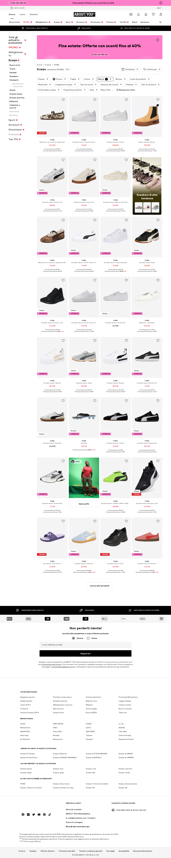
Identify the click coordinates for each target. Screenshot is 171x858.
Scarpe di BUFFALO (94, 758)
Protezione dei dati (67, 851)
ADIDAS (122, 728)
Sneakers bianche (60, 701)
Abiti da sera (58, 709)
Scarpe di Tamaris (27, 754)
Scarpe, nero (58, 769)
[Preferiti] (153, 14)
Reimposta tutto (127, 90)
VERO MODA (58, 724)
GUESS (89, 724)
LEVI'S (88, 728)
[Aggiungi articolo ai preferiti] (63, 99)
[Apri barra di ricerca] (159, 22)
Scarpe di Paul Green (28, 758)
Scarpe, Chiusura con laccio (31, 788)
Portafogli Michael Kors (128, 697)
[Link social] (23, 814)
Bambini (34, 14)
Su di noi (22, 851)
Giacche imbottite (93, 697)
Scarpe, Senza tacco (61, 784)
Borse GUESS (91, 713)
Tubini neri (123, 713)
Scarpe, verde (124, 773)
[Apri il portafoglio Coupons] (131, 14)
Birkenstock (57, 739)
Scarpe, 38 (90, 788)
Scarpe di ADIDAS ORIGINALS (65, 758)
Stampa (33, 851)
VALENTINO (25, 731)
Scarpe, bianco (26, 769)
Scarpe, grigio (58, 773)
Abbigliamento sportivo (62, 705)
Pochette (24, 709)
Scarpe (48, 65)
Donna (12, 14)
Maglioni (89, 705)
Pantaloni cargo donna (62, 697)
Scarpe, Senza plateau (128, 784)
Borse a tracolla (125, 709)
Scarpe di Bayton (60, 754)
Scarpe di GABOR (126, 754)
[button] (130, 69)
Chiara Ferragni (125, 735)
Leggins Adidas (125, 701)
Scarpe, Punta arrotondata (97, 784)
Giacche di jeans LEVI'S (29, 713)
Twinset (89, 735)
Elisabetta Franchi (126, 739)
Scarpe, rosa (91, 769)
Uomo (22, 14)
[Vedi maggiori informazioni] (52, 153)
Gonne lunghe (91, 709)
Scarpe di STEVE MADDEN (96, 754)
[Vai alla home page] (35, 804)
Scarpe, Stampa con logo (63, 788)
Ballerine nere (91, 701)
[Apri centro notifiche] (145, 14)
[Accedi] (138, 14)
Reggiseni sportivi (27, 697)
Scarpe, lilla (90, 773)
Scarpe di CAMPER (126, 758)
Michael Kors (25, 728)
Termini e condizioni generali (90, 851)
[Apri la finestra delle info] (160, 3)
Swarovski (24, 735)
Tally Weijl (123, 731)
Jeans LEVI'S (25, 705)
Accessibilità (124, 851)
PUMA (56, 65)
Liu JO (121, 724)
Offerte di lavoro (48, 851)
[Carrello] (160, 14)
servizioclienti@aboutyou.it (63, 667)
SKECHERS (90, 731)
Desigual (89, 739)
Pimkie (23, 724)
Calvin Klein (57, 731)
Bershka (56, 735)
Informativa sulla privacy (51, 664)
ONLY (55, 728)
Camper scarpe (125, 705)
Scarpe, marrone (125, 769)
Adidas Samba (26, 701)
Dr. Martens (25, 739)
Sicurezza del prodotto (142, 851)
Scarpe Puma (58, 713)
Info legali (110, 851)
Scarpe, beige (26, 773)
